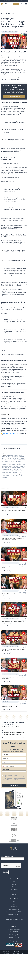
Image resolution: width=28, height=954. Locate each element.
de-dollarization (11, 456)
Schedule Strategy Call (14, 96)
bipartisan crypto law (9, 472)
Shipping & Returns (14, 909)
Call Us (16, 4)
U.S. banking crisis (7, 469)
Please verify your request (7, 862)
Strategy (14, 881)
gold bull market (10, 455)
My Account (14, 891)
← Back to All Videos (8, 14)
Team (14, 901)
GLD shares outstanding (15, 471)
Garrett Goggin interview (16, 467)
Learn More (6, 514)
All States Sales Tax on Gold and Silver (14, 919)
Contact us (14, 906)
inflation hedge (17, 460)
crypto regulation (12, 458)
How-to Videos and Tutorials (14, 916)
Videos (14, 886)
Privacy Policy (14, 922)
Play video (23, 37)
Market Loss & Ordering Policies (14, 911)
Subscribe (5, 872)
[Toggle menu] (26, 4)
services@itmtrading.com (14, 929)
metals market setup (12, 474)
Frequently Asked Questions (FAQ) (14, 914)
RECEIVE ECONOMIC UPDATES (7, 856)
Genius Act (5, 466)
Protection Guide (14, 889)
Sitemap (14, 894)
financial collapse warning (17, 464)
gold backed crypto (15, 466)
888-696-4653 (14, 931)
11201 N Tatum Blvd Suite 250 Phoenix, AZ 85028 (14, 936)
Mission (14, 904)
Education (14, 884)
